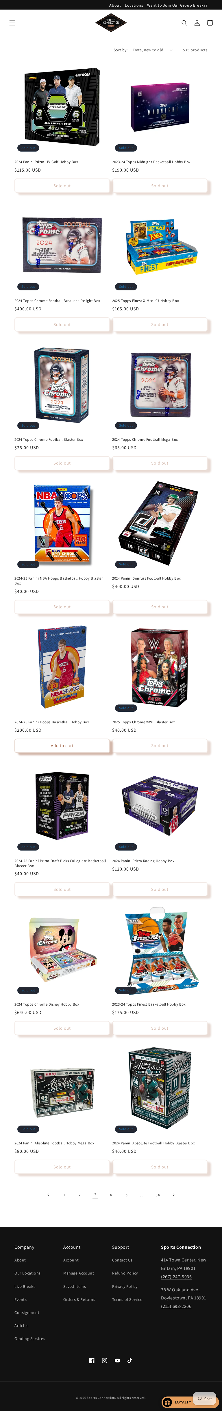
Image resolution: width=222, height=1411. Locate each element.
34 (158, 1194)
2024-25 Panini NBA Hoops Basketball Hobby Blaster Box (58, 581)
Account (71, 1260)
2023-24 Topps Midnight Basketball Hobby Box (151, 162)
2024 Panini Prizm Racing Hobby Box (143, 861)
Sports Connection (101, 1398)
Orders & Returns (79, 1299)
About (115, 5)
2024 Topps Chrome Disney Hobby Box (46, 1004)
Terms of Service (127, 1299)
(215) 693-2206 (176, 1306)
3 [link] (95, 1195)
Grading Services (29, 1338)
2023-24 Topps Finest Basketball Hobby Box (149, 1004)
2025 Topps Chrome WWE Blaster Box (143, 722)
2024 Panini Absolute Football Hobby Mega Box (54, 1143)
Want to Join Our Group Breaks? (177, 5)
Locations (134, 5)
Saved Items (74, 1286)
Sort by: (120, 49)
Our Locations (27, 1273)
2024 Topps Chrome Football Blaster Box (48, 439)
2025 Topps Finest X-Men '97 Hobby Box (145, 300)
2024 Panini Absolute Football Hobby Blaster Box (153, 1143)
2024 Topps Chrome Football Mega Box (145, 439)
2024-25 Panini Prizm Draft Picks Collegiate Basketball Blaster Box (60, 863)
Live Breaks (25, 1286)
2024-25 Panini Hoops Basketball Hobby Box (51, 722)
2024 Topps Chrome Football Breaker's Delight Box (57, 300)
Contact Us (122, 1260)
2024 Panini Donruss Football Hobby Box (146, 578)
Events (20, 1299)
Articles (21, 1325)
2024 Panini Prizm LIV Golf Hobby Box (46, 162)
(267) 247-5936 (176, 1277)
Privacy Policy (124, 1286)
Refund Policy (125, 1273)
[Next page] (173, 1194)
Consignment (27, 1312)
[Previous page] (48, 1194)
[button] (12, 23)
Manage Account (78, 1273)
